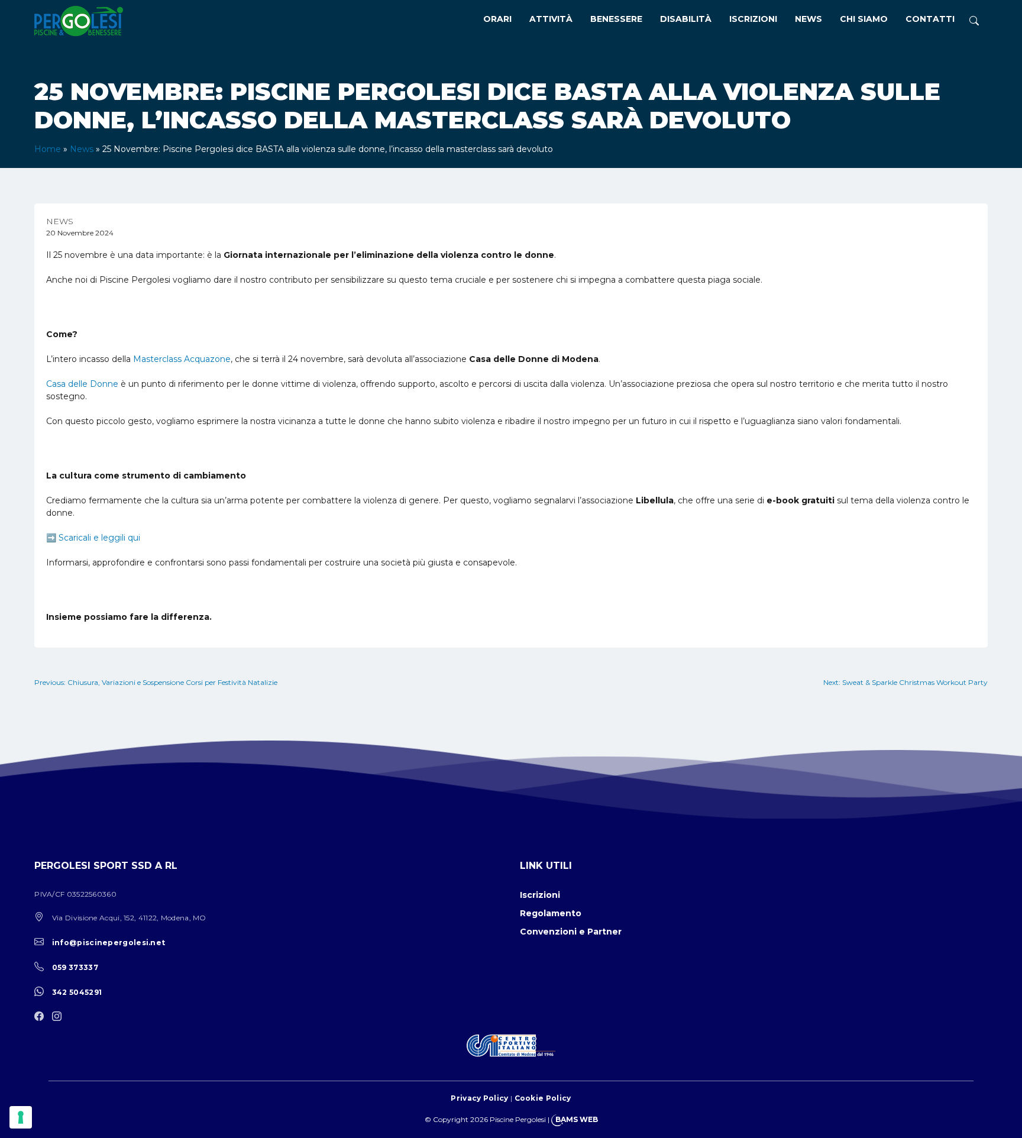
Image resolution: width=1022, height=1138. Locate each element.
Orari (497, 19)
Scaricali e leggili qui (99, 537)
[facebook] (42, 1017)
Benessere (616, 19)
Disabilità (685, 19)
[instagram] (59, 1017)
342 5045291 (77, 992)
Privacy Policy (479, 1098)
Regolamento (550, 913)
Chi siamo (864, 19)
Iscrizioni (753, 19)
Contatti (930, 19)
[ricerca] (974, 21)
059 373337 (75, 967)
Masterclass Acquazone (182, 359)
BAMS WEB (576, 1119)
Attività (551, 19)
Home (47, 149)
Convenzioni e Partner (571, 931)
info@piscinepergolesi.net (109, 942)
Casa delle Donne (82, 384)
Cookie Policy (543, 1098)
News (808, 19)
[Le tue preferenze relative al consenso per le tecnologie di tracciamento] (20, 1117)
